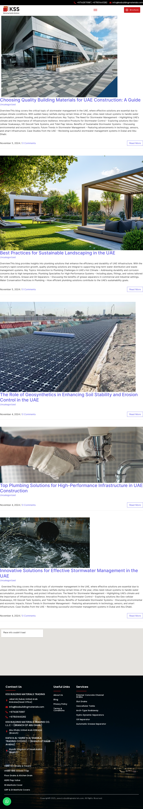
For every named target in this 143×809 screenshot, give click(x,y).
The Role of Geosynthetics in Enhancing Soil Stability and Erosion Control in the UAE (69, 397)
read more (135, 143)
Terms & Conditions (59, 709)
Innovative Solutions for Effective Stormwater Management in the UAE (69, 573)
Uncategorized (8, 104)
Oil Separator (83, 719)
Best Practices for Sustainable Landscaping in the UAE (57, 253)
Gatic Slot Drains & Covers (17, 766)
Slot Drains (81, 701)
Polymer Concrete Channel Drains (90, 696)
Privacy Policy (60, 704)
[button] (7, 801)
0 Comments (29, 143)
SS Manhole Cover (13, 785)
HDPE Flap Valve (12, 780)
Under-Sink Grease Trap (16, 770)
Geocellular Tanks (85, 706)
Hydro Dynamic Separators (90, 715)
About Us (58, 695)
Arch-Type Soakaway (87, 710)
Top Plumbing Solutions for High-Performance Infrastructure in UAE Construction (71, 488)
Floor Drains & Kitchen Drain (18, 775)
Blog (55, 699)
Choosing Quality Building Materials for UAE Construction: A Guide (70, 100)
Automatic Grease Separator (91, 724)
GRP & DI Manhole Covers (17, 789)
